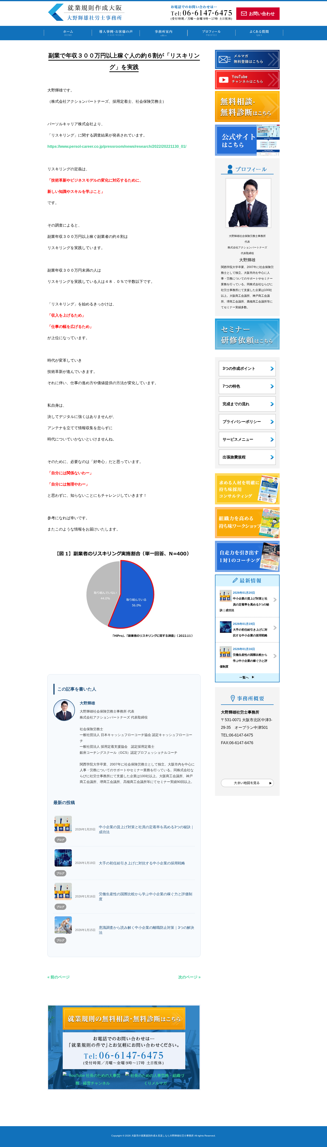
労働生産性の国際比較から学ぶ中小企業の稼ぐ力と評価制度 (145, 896)
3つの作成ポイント (239, 368)
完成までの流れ (236, 404)
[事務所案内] (163, 33)
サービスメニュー (238, 439)
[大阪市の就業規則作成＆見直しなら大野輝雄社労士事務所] (86, 19)
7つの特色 (231, 386)
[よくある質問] (259, 33)
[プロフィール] (211, 33)
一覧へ (245, 677)
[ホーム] (68, 33)
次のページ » (189, 977)
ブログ (60, 839)
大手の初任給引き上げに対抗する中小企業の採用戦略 (142, 863)
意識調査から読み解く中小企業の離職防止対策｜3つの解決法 (146, 930)
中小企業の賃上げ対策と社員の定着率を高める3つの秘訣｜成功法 (146, 829)
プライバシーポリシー (242, 422)
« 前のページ (58, 977)
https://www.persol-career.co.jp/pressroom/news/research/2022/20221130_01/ (116, 146)
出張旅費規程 (234, 457)
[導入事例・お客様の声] (116, 33)
